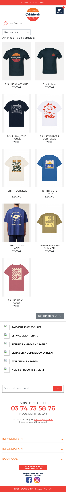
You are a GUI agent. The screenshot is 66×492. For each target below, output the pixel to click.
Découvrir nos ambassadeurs (33, 467)
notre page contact (43, 419)
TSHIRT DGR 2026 (16, 190)
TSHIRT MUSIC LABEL (16, 247)
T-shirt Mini (49, 84)
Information (12, 449)
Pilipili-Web (48, 489)
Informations (13, 439)
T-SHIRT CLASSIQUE (16, 84)
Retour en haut (50, 316)
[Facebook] (29, 480)
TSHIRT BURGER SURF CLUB (49, 137)
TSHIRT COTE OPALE (49, 192)
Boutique (10, 458)
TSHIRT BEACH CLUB (16, 301)
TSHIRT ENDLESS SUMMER (49, 247)
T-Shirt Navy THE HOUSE (16, 137)
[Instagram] (37, 480)
